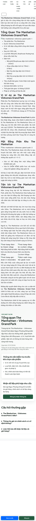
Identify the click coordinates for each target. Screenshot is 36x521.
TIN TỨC (24, 3)
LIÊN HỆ (29, 3)
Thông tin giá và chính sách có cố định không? (16, 422)
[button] (3, 14)
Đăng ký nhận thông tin (18, 397)
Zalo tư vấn (9, 518)
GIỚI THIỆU (12, 3)
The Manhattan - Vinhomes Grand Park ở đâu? (13, 414)
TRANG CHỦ (5, 3)
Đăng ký (26, 518)
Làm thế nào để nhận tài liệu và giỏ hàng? (15, 430)
